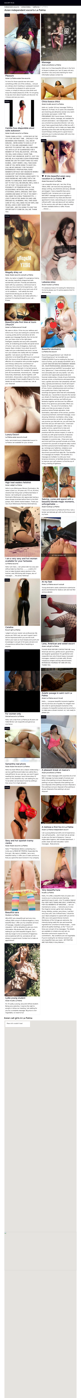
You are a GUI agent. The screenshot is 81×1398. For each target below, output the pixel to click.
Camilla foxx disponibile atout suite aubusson (19, 129)
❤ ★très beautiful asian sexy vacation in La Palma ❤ (56, 177)
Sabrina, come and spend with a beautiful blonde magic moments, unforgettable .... (58, 501)
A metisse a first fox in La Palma (57, 827)
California (36, 7)
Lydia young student (15, 998)
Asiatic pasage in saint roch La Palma (57, 694)
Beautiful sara (12, 912)
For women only (13, 713)
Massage (46, 62)
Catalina (9, 627)
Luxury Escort (12, 434)
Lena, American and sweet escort (58, 643)
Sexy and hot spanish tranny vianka (19, 841)
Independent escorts (11, 7)
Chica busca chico (51, 101)
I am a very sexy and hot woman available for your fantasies (21, 559)
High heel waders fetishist (18, 482)
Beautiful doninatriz (51, 349)
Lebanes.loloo (49, 282)
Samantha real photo (15, 764)
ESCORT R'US (9, 3)
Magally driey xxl (13, 272)
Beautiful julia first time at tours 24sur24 (20, 323)
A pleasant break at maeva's (56, 770)
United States (26, 7)
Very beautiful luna (51, 890)
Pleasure (9, 75)
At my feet (47, 582)
